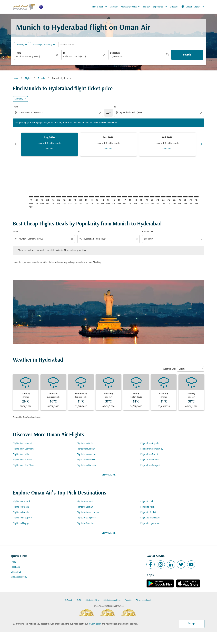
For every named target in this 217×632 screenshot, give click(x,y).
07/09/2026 (116, 56)
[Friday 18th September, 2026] (130, 196)
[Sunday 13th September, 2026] (102, 196)
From (18, 53)
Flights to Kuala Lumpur (88, 512)
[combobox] (35, 56)
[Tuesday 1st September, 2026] (36, 196)
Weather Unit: (169, 369)
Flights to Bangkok (21, 501)
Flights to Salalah (85, 507)
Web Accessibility (19, 577)
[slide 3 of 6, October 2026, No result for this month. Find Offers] (167, 144)
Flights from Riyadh (149, 443)
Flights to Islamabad (150, 518)
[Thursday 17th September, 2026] (124, 196)
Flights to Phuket (148, 512)
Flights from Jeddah (86, 449)
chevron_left (15, 144)
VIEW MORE (108, 474)
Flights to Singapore (22, 518)
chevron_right (201, 144)
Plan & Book (100, 6)
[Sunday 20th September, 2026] (141, 196)
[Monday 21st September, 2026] (146, 196)
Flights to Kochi (147, 507)
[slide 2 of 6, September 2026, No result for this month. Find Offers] (108, 144)
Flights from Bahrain (86, 465)
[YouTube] (191, 564)
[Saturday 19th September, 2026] (135, 196)
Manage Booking (131, 6)
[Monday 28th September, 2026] (185, 196)
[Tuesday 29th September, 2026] (191, 196)
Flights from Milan (21, 454)
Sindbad (173, 7)
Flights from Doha (85, 443)
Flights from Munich (86, 460)
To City (79, 600)
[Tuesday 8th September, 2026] (75, 196)
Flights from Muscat (22, 443)
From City (129, 600)
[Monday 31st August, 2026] (31, 196)
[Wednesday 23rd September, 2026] (157, 196)
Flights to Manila (21, 507)
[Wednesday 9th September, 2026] (80, 196)
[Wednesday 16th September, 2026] (119, 196)
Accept (192, 623)
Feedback (15, 567)
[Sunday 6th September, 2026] (64, 196)
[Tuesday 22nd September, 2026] (152, 196)
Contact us (16, 572)
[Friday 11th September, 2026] (91, 196)
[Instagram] (161, 564)
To (64, 53)
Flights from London (149, 460)
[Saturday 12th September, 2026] (97, 196)
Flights (28, 78)
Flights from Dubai (149, 454)
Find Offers (49, 149)
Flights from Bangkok (150, 465)
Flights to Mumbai (21, 512)
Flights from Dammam (23, 449)
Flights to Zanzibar (85, 523)
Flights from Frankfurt (23, 460)
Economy (18, 99)
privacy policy (94, 624)
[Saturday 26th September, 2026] (174, 196)
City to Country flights (112, 600)
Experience (160, 6)
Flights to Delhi (147, 501)
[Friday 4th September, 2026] (53, 196)
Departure (115, 53)
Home (15, 78)
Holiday (146, 7)
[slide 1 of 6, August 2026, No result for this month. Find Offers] (49, 144)
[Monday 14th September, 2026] (108, 196)
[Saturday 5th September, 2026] (58, 196)
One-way (20, 44)
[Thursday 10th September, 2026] (86, 196)
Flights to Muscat (85, 501)
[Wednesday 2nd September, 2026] (42, 196)
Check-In (114, 7)
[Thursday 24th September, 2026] (163, 196)
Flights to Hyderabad (150, 523)
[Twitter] (181, 564)
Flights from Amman (86, 454)
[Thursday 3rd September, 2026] (47, 196)
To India (41, 78)
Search (187, 54)
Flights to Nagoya (21, 523)
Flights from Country (144, 600)
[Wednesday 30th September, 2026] (196, 196)
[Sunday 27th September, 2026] (179, 196)
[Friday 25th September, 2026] (168, 196)
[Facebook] (150, 564)
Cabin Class (147, 232)
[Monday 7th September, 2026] (69, 196)
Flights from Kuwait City (151, 449)
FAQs (13, 562)
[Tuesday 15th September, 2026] (113, 196)
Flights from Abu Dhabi (23, 465)
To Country (69, 600)
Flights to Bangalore (86, 518)
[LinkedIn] (171, 564)
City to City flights (92, 600)
